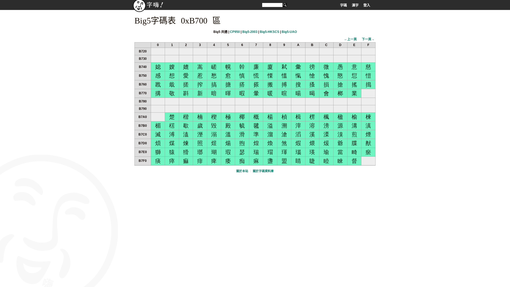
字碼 (343, 5)
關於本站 (242, 171)
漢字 (355, 5)
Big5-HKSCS (269, 31)
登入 (366, 5)
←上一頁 (350, 39)
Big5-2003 (249, 31)
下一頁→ (368, 39)
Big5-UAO (289, 31)
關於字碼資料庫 (263, 171)
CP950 (235, 31)
